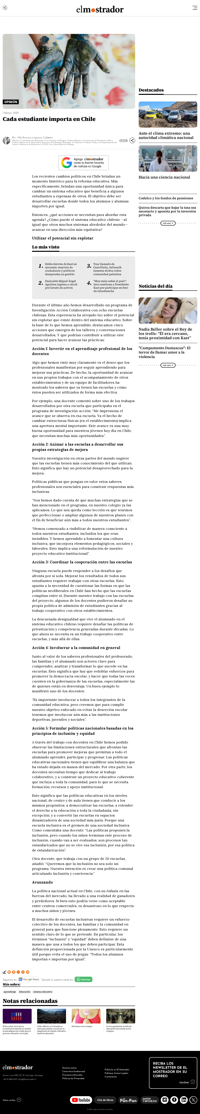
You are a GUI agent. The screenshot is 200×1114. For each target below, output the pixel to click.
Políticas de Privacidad (73, 1078)
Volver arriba (9, 1099)
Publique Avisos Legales (116, 1072)
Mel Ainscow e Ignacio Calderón (35, 137)
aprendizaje (10, 991)
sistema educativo (42, 991)
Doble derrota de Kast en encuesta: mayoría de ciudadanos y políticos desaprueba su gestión (61, 269)
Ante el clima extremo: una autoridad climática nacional (166, 135)
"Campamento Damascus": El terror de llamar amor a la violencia (164, 352)
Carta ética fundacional (73, 1071)
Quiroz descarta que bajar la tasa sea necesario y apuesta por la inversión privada (167, 211)
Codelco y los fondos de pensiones (166, 198)
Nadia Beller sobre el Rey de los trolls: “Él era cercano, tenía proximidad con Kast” (165, 333)
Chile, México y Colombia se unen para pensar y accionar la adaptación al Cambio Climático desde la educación (51, 1030)
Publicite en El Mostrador (117, 1069)
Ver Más (122, 140)
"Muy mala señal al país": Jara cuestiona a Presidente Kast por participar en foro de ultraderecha (111, 286)
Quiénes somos (69, 1067)
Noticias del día (155, 286)
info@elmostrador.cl (27, 1078)
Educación (24, 991)
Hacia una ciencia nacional (164, 177)
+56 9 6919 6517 (10, 1078)
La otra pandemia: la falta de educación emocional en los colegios (119, 1028)
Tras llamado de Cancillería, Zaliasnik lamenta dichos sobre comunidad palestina (107, 269)
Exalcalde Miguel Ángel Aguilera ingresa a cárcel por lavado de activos (61, 284)
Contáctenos (111, 1076)
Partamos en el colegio (82, 1026)
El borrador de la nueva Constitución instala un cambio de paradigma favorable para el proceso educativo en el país (17, 1030)
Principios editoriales (72, 1074)
